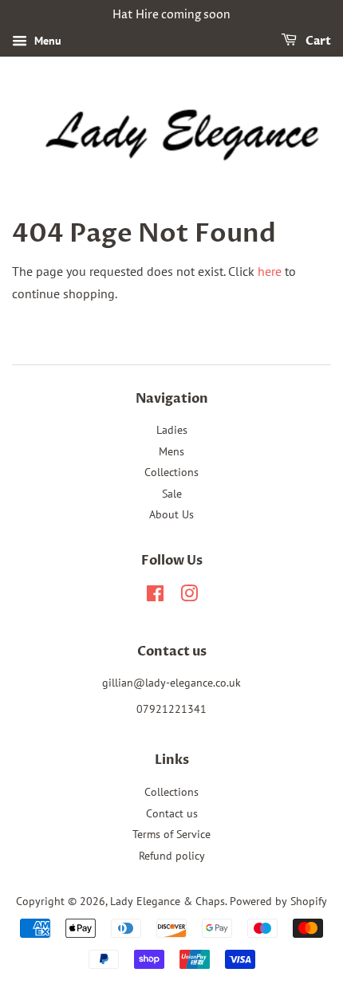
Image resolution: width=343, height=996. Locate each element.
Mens (171, 451)
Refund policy (172, 855)
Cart (317, 41)
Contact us (172, 813)
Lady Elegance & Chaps (167, 901)
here (270, 271)
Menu (46, 40)
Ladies (171, 430)
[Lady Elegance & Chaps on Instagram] (189, 596)
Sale (172, 493)
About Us (171, 514)
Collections (171, 472)
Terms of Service (171, 834)
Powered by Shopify (278, 901)
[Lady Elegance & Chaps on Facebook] (155, 596)
